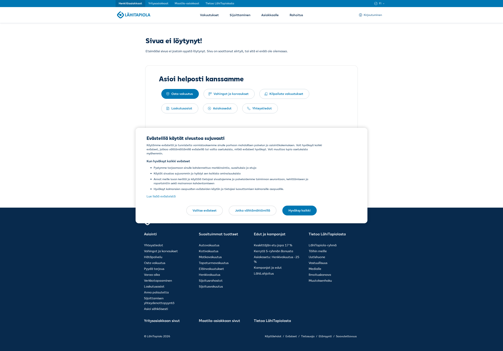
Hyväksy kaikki (299, 210)
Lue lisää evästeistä (161, 196)
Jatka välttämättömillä (252, 210)
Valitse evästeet (205, 210)
